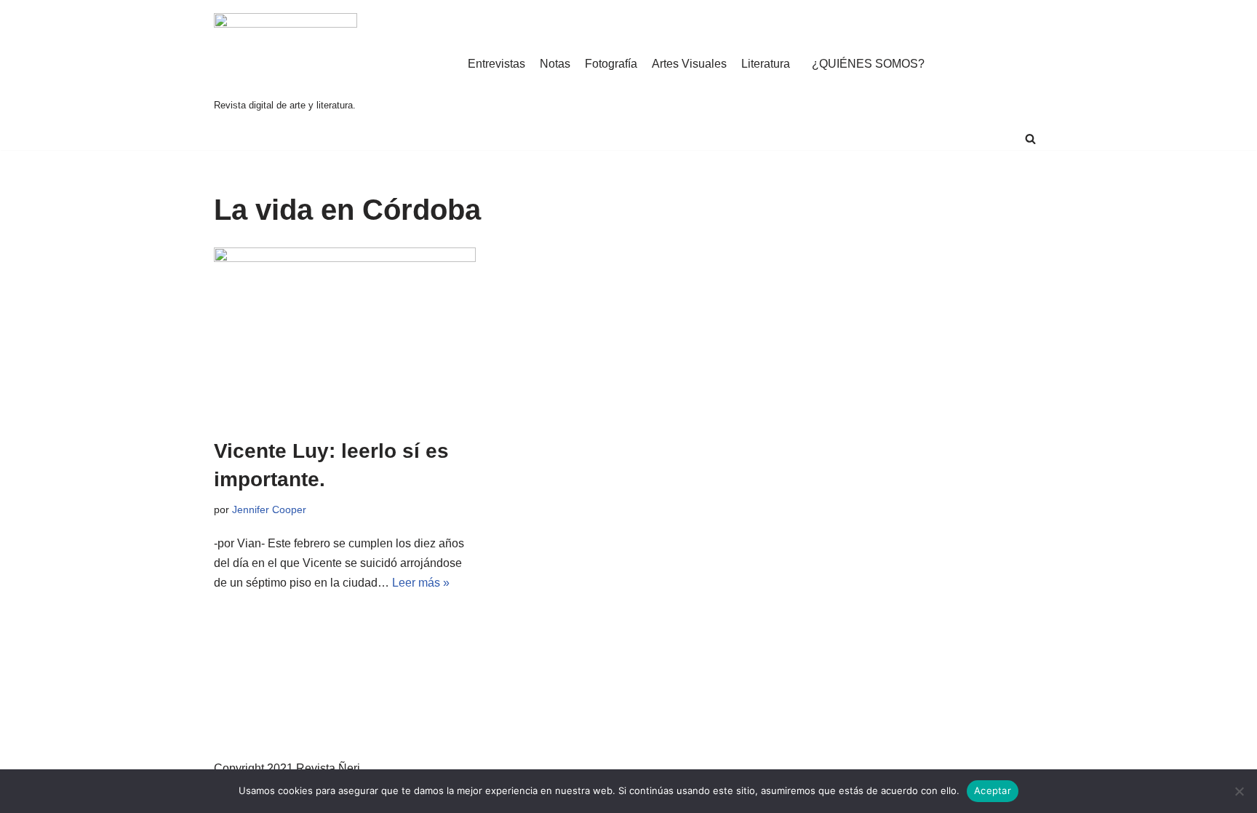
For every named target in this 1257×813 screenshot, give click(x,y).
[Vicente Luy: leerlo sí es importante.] (345, 334)
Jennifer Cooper (269, 509)
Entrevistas (496, 63)
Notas (555, 63)
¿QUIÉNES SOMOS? (868, 63)
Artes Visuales (689, 63)
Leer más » (421, 582)
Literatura (765, 63)
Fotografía (611, 63)
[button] (1030, 138)
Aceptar (992, 790)
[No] (1239, 791)
